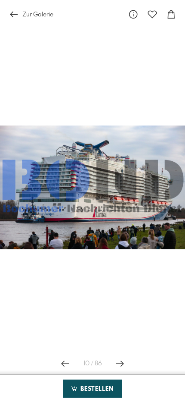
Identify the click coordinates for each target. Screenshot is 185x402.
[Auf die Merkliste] (152, 14)
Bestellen (96, 389)
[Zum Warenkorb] (171, 14)
